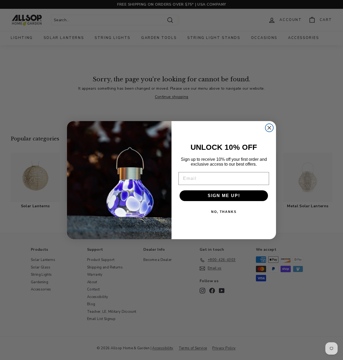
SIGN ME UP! (224, 195)
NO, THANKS (224, 212)
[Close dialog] (269, 128)
